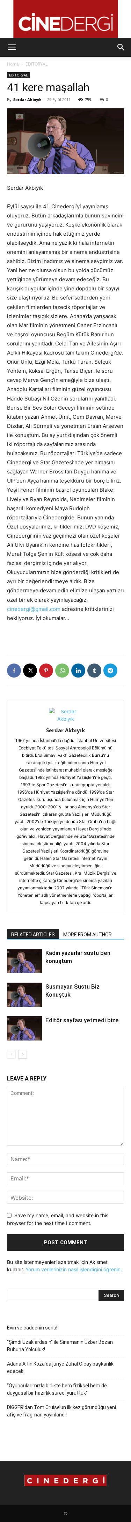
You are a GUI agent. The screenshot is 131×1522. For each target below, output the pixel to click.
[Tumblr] (94, 671)
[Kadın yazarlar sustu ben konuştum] (24, 961)
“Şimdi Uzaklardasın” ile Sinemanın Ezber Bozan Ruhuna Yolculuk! (60, 1345)
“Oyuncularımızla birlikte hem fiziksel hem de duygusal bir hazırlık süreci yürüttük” (57, 1389)
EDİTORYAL (37, 64)
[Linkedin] (78, 671)
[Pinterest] (46, 671)
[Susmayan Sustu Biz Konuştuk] (24, 995)
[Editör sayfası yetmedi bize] (24, 1028)
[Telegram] (110, 671)
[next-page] (22, 1054)
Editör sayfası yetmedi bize (82, 1020)
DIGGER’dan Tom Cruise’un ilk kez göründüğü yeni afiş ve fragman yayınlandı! (61, 1411)
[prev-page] (11, 1054)
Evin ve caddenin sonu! (32, 1328)
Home (13, 64)
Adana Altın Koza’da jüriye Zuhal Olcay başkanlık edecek (60, 1367)
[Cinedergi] (65, 19)
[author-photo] (65, 719)
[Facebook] (14, 671)
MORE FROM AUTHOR (87, 934)
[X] (30, 671)
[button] (12, 47)
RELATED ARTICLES (33, 934)
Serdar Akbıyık (27, 99)
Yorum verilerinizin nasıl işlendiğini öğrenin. (74, 1269)
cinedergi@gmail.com (33, 609)
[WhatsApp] (62, 671)
